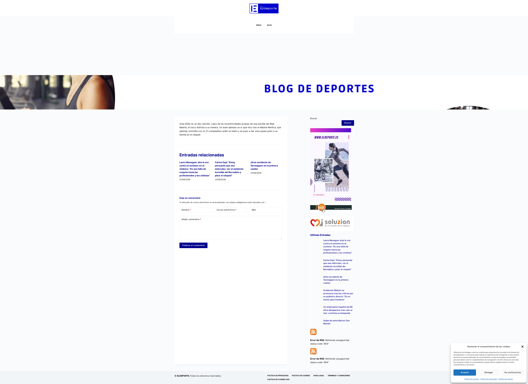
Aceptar (465, 372)
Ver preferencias (512, 372)
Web (254, 210)
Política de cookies (471, 379)
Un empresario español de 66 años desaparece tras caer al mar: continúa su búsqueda (338, 310)
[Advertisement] (264, 54)
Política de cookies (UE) (278, 379)
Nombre (186, 210)
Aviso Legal (318, 376)
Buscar (313, 118)
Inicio (258, 25)
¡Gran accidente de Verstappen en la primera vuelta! (264, 165)
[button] (522, 346)
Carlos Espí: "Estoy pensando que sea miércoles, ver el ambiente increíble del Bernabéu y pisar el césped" (229, 169)
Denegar (488, 372)
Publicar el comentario (193, 245)
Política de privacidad (488, 379)
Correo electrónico (227, 210)
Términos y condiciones (339, 376)
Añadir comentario (191, 219)
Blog (269, 25)
